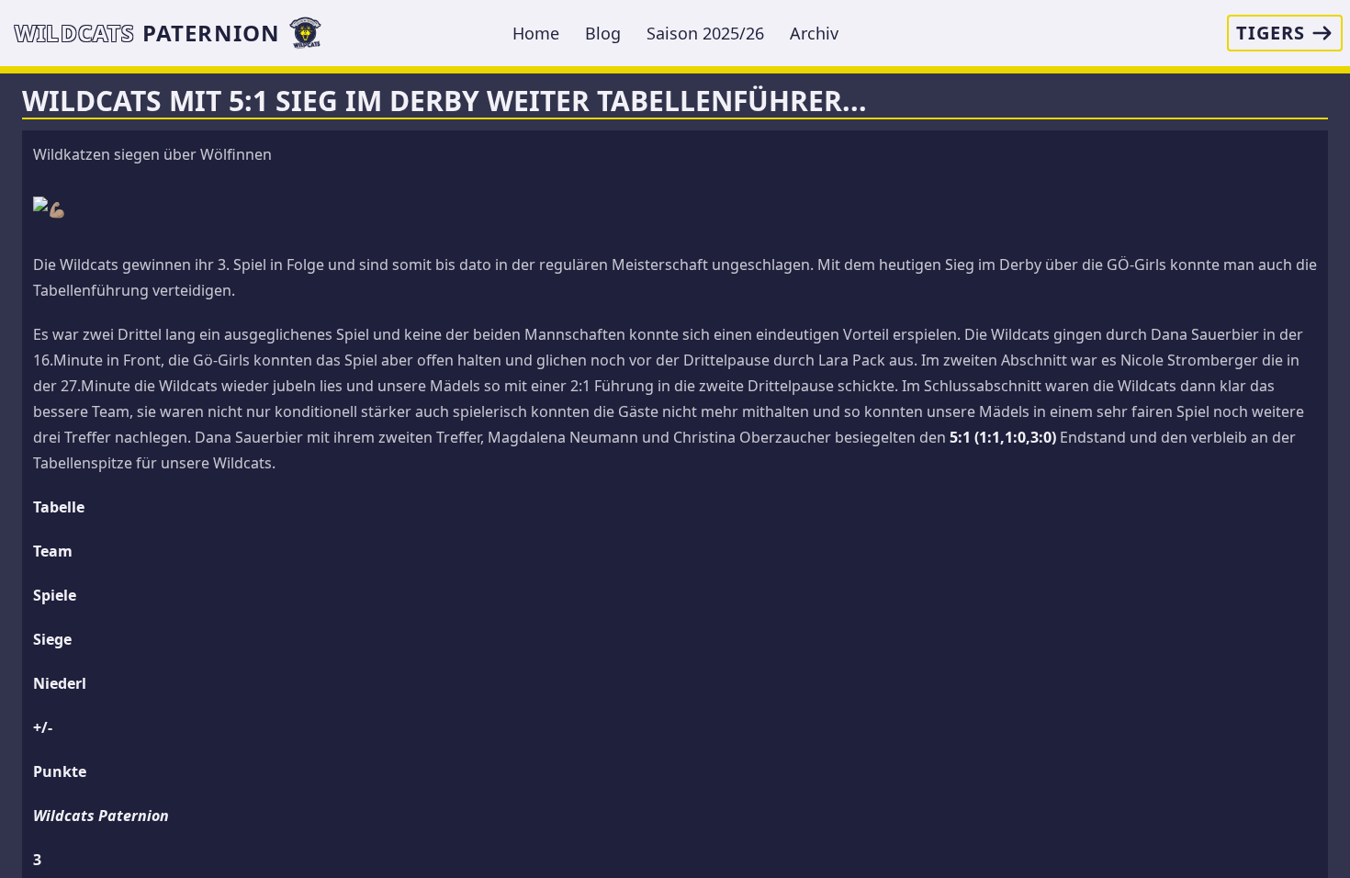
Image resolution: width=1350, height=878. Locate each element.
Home (535, 33)
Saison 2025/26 (705, 33)
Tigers (1270, 32)
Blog (603, 33)
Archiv (814, 33)
